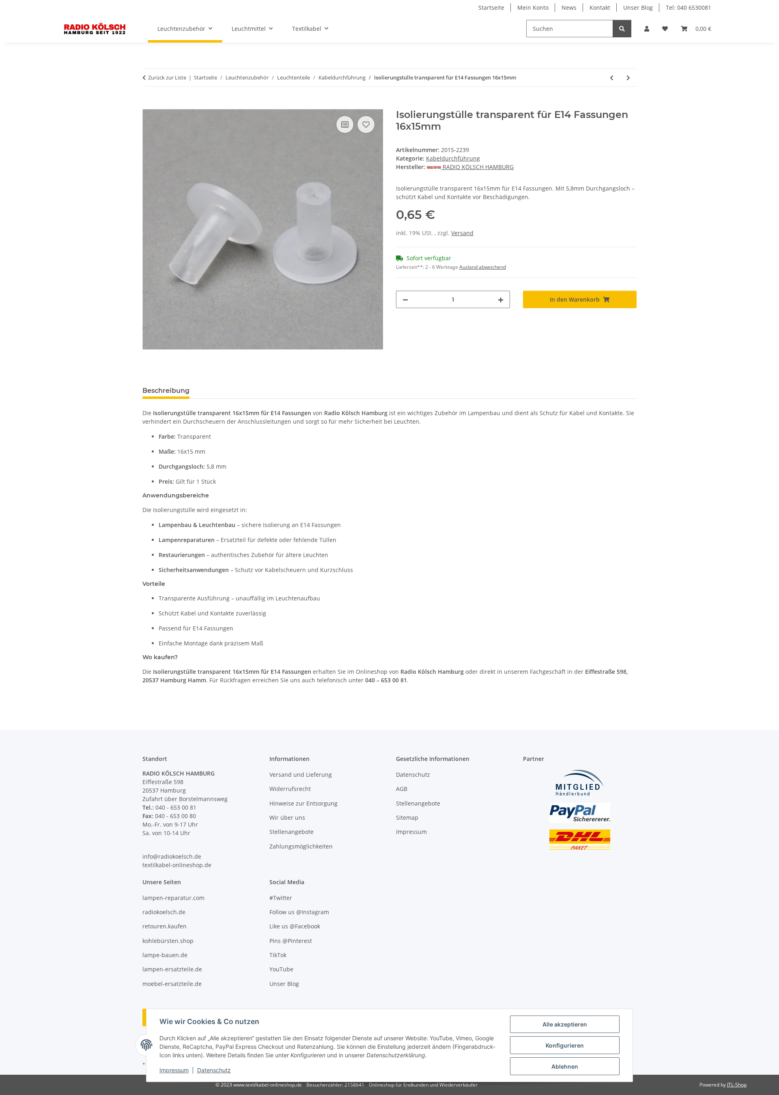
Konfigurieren (565, 1045)
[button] (647, 29)
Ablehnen (564, 1066)
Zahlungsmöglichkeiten (301, 846)
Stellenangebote (291, 832)
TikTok (277, 955)
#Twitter (280, 898)
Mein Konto (533, 7)
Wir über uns (287, 817)
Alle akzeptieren (564, 1024)
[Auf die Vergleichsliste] (345, 124)
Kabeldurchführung (453, 158)
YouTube (281, 969)
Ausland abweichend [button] (482, 267)
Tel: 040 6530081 (688, 7)
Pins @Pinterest (290, 941)
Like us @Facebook (294, 926)
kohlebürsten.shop (168, 941)
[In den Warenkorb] (148, 104)
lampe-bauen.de (164, 955)
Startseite (491, 7)
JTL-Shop (737, 1084)
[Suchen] (622, 28)
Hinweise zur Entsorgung (303, 803)
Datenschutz (214, 1070)
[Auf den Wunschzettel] (366, 124)
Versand (462, 233)
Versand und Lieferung (300, 774)
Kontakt (600, 7)
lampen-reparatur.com (173, 898)
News (569, 7)
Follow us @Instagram (299, 912)
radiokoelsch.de (163, 912)
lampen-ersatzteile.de (172, 969)
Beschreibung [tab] (165, 390)
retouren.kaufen (164, 926)
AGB (401, 789)
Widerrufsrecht (290, 789)
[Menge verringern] (405, 299)
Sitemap (407, 817)
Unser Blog (638, 7)
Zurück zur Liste (167, 77)
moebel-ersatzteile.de (172, 984)
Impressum (174, 1070)
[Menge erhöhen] (501, 299)
